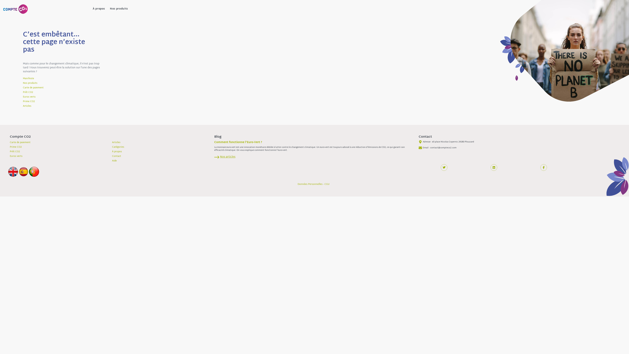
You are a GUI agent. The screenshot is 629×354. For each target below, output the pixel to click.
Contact (116, 156)
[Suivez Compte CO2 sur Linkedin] (494, 167)
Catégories (118, 147)
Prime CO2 (29, 101)
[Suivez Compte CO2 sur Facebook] (543, 167)
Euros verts (29, 97)
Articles (27, 106)
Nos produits (119, 9)
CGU (327, 184)
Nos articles (227, 156)
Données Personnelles (310, 184)
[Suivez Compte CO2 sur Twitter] (444, 167)
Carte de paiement (33, 88)
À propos (99, 9)
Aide (114, 161)
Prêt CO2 (28, 92)
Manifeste (28, 79)
